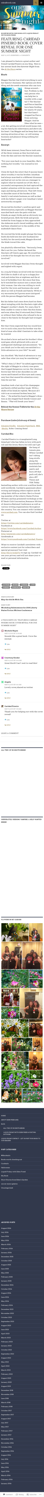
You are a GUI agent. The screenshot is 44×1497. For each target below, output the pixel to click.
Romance (16, 587)
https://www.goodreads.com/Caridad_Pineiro (22, 539)
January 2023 (6, 1346)
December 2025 (7, 1257)
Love (33, 585)
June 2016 (5, 1463)
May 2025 (5, 1273)
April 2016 (5, 1471)
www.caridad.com (9, 512)
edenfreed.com (8, 2)
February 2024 (7, 1305)
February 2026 (7, 1248)
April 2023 (5, 1333)
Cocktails (5, 1163)
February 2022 (7, 1374)
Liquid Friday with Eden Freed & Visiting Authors (19, 1133)
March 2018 (5, 1402)
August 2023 (6, 1325)
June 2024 (5, 1297)
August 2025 (6, 1265)
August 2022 (6, 1358)
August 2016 (6, 1455)
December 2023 (7, 1309)
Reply (8, 649)
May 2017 (5, 1427)
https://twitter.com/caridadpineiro (17, 523)
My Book (4, 1176)
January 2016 (6, 1483)
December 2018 (7, 1390)
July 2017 (4, 1423)
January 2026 (6, 1252)
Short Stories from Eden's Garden (14, 1180)
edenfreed (15, 55)
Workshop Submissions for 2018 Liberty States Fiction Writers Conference (19, 607)
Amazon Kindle (8, 426)
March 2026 (6, 1244)
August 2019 (6, 1386)
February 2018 (6, 1406)
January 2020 (6, 1382)
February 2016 (7, 1479)
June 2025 (5, 1269)
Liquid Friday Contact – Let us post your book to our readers (20, 1139)
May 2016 (5, 1467)
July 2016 (4, 1459)
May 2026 (5, 1240)
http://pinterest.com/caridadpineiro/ (18, 534)
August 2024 (6, 1293)
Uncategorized (7, 1188)
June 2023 (5, 1329)
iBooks (5, 428)
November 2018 (7, 1394)
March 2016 (5, 1475)
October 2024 (6, 1289)
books (15, 585)
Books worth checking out (13, 33)
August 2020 (6, 1378)
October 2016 (6, 1447)
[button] (15, 932)
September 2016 (7, 1451)
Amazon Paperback (26, 426)
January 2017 (6, 1435)
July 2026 (4, 1232)
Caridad (24, 585)
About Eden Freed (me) (9, 1120)
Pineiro (6, 587)
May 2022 (5, 1362)
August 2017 (6, 1419)
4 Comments (25, 55)
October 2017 (6, 1410)
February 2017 (6, 1431)
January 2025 (6, 1281)
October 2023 (6, 1317)
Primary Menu (41, 2)
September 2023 (7, 1321)
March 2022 (6, 1370)
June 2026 (5, 1236)
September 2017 (7, 1415)
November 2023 (7, 1313)
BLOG (3, 1124)
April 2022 (5, 1366)
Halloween (5, 1167)
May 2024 (5, 1301)
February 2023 (7, 1342)
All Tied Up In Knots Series (13, 1128)
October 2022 (6, 1350)
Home (3, 1116)
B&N (38, 426)
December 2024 (7, 1285)
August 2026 (6, 1228)
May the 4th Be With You (12, 598)
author (6, 585)
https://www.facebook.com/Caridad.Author (21, 528)
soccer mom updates (9, 1184)
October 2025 (6, 1261)
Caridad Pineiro (12, 706)
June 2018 (5, 1398)
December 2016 (7, 1439)
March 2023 (6, 1338)
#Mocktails (5, 1155)
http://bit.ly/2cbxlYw (11, 553)
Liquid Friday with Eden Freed (13, 1172)
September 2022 (7, 1354)
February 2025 (7, 1277)
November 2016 (7, 1443)
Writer (26, 587)
